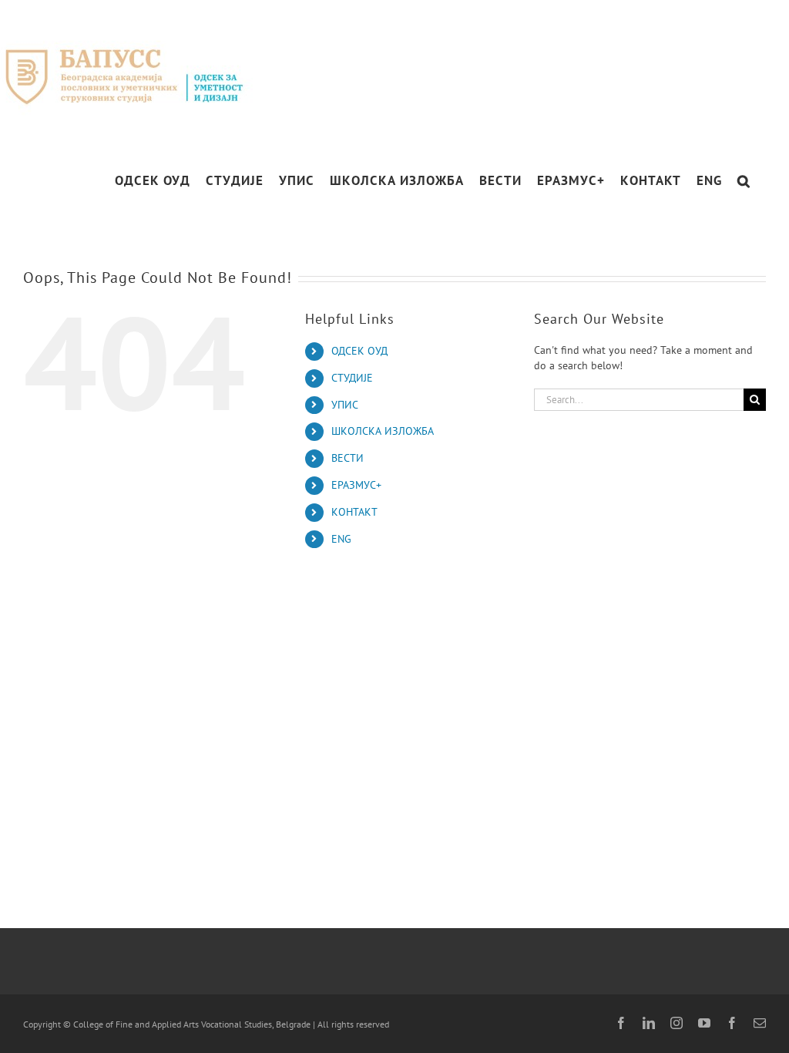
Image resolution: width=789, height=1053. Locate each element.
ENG (341, 539)
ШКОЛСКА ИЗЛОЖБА (382, 431)
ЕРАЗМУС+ (356, 485)
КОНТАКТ (354, 512)
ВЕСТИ (347, 458)
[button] (743, 180)
